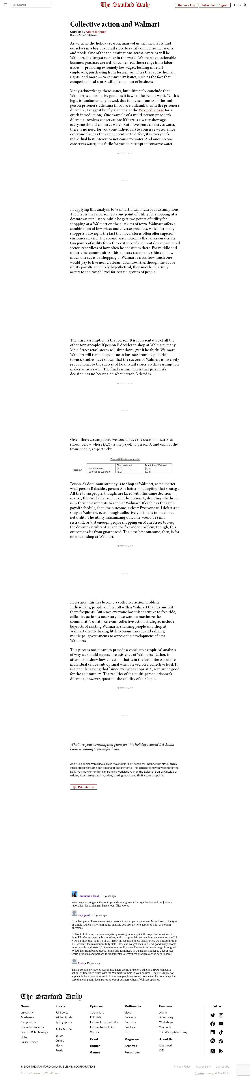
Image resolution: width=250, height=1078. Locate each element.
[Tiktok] (221, 1032)
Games (95, 1052)
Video (128, 1012)
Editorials (95, 1017)
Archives (130, 1046)
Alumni (163, 1012)
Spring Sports (63, 1022)
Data (24, 1037)
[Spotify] (213, 1040)
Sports (60, 1006)
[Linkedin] (213, 1032)
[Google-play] (221, 1051)
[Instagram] (221, 1015)
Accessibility (203, 1066)
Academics (27, 1017)
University (27, 1012)
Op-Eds (94, 1032)
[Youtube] (221, 1024)
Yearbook (165, 1027)
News (25, 1006)
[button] (83, 787)
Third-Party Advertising (173, 1032)
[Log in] (244, 4)
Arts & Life (63, 1029)
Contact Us (222, 1066)
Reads (59, 1050)
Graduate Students (32, 1027)
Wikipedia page (151, 110)
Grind (94, 1039)
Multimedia (132, 1006)
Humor (95, 1046)
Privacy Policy (182, 1066)
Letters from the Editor (104, 1022)
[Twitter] (213, 1015)
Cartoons (130, 1022)
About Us (166, 1039)
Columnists (97, 1012)
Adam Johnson (96, 32)
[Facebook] (213, 1024)
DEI (161, 1050)
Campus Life (28, 1022)
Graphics (129, 1027)
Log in (238, 5)
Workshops (166, 1022)
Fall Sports (61, 1012)
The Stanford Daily (51, 997)
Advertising (166, 1017)
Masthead (165, 1045)
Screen (59, 1035)
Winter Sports (64, 1017)
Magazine (131, 1039)
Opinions (96, 1006)
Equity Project (29, 1042)
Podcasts (130, 1017)
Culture (59, 1040)
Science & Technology (34, 1032)
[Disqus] (125, 840)
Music (59, 1045)
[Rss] (221, 1040)
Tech (127, 1032)
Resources (132, 1052)
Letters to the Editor (102, 1027)
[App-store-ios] (213, 1051)
